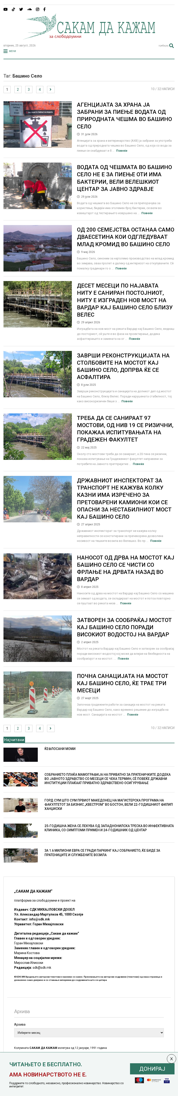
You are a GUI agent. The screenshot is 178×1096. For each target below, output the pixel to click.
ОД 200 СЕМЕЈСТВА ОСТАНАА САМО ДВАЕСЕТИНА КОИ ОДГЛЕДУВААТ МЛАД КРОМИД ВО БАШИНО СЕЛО (125, 236)
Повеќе (121, 150)
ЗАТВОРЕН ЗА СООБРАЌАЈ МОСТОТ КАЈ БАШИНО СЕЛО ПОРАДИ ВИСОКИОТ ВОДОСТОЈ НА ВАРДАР (124, 627)
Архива (19, 1024)
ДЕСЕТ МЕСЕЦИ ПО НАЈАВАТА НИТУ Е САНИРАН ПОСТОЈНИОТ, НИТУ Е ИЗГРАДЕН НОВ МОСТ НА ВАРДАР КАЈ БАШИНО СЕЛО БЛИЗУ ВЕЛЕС (125, 300)
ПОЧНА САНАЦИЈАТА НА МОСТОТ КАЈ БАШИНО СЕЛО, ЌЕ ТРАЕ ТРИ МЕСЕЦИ (122, 683)
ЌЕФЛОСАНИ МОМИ (60, 749)
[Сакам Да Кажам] (89, 38)
